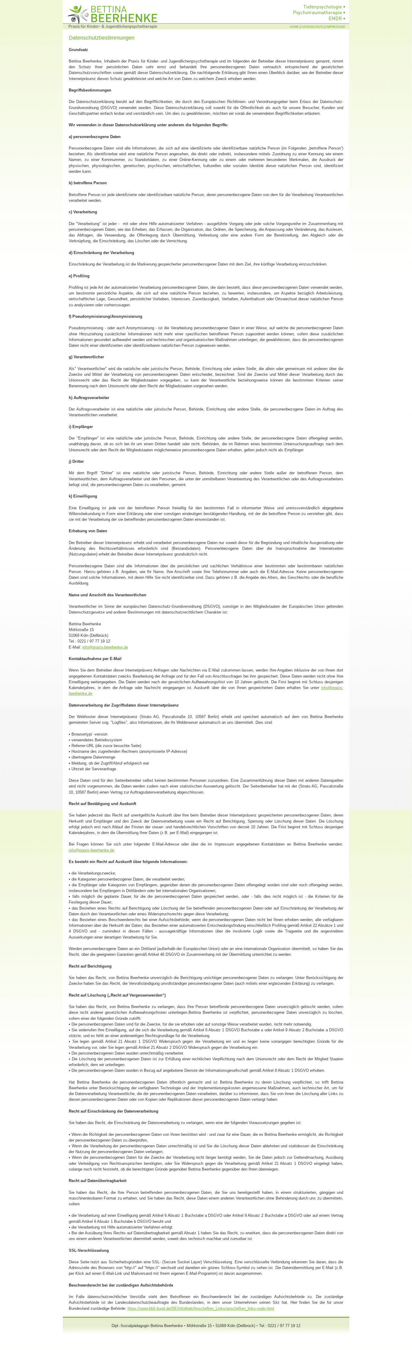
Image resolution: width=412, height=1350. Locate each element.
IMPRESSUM (335, 26)
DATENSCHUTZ (313, 26)
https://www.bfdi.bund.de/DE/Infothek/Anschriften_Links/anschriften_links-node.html (201, 1308)
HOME (295, 26)
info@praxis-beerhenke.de (105, 647)
